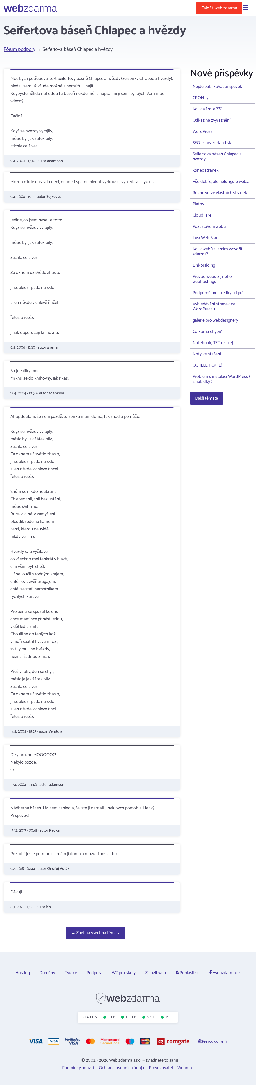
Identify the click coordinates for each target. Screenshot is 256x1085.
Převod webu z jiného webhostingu (212, 279)
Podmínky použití (78, 1068)
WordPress (203, 132)
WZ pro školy (124, 973)
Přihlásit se (189, 973)
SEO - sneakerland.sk (212, 143)
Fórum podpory (19, 50)
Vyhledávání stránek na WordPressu (214, 306)
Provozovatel (161, 1068)
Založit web (155, 973)
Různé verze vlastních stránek (220, 193)
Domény (47, 973)
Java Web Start (206, 238)
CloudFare (202, 215)
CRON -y (201, 98)
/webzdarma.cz (226, 973)
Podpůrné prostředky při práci (220, 293)
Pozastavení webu (209, 226)
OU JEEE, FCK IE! (207, 365)
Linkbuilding (204, 265)
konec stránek (206, 170)
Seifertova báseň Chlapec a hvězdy (217, 156)
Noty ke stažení (207, 354)
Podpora (94, 973)
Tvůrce (71, 973)
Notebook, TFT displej (213, 343)
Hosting (23, 973)
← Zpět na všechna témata (95, 933)
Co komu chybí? (207, 332)
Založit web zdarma (219, 8)
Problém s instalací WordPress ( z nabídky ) (221, 379)
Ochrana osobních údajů (121, 1068)
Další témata (206, 398)
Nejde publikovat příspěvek (217, 86)
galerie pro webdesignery (215, 320)
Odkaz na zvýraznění (212, 120)
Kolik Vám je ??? (207, 109)
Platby (198, 204)
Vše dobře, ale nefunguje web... (221, 182)
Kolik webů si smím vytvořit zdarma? (218, 252)
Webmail (186, 1068)
